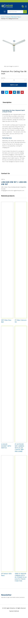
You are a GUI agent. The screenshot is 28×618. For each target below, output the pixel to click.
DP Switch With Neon (6, 574)
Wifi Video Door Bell (6, 321)
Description (7, 102)
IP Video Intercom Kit (21, 321)
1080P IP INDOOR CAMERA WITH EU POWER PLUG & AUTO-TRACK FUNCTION (20, 577)
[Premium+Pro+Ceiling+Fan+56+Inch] (6, 92)
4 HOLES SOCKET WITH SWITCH (6, 446)
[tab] (7, 103)
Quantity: (3, 77)
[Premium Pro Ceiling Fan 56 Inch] (2, 92)
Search (25, 11)
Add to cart (14, 85)
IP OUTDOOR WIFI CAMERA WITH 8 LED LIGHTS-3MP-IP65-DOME (19, 447)
